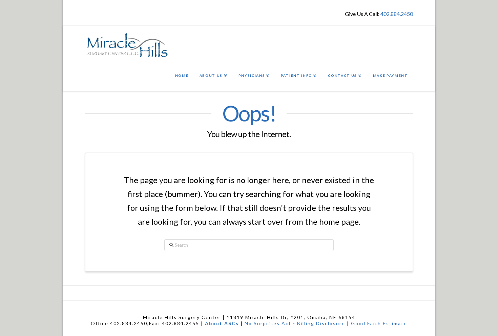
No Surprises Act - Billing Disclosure (295, 323)
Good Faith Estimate (379, 323)
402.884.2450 (396, 13)
